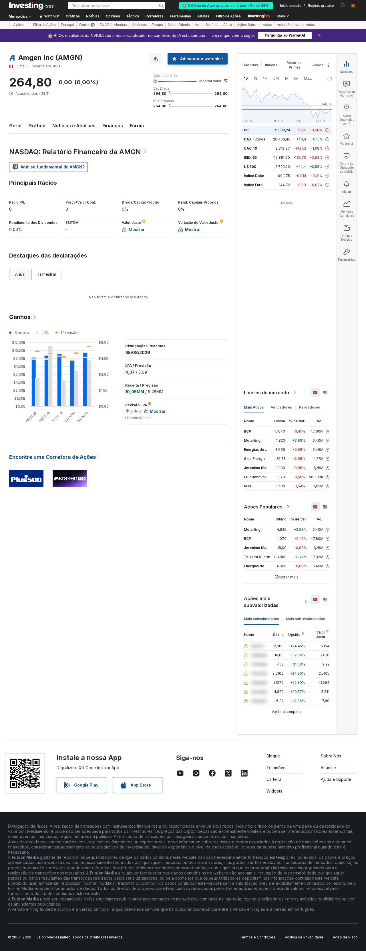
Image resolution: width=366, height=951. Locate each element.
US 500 (250, 166)
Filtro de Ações (228, 16)
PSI (246, 130)
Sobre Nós (331, 755)
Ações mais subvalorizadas (261, 602)
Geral (15, 125)
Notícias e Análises (74, 125)
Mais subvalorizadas (261, 619)
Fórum (137, 125)
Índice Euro (253, 185)
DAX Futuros (254, 139)
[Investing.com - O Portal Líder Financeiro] (31, 6)
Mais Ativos (254, 407)
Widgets (274, 791)
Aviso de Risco (345, 937)
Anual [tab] (20, 274)
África (227, 25)
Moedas (251, 65)
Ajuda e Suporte (336, 779)
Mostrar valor (210, 81)
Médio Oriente (179, 25)
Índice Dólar (254, 176)
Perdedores (309, 407)
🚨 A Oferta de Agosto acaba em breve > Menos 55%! (226, 6)
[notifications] (342, 5)
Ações (18, 25)
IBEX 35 (250, 157)
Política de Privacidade (304, 937)
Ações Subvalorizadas (254, 25)
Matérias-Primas (295, 65)
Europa (157, 25)
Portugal (67, 25)
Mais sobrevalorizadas (305, 619)
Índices (271, 65)
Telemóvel (276, 767)
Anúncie (328, 767)
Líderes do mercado (266, 392)
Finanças (112, 125)
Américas (139, 25)
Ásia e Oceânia (206, 25)
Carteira (273, 779)
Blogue (273, 755)
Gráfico (36, 125)
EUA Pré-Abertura (113, 25)
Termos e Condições (257, 937)
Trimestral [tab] (46, 274)
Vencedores (281, 407)
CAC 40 (250, 148)
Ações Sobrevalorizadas (296, 25)
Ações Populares (263, 507)
